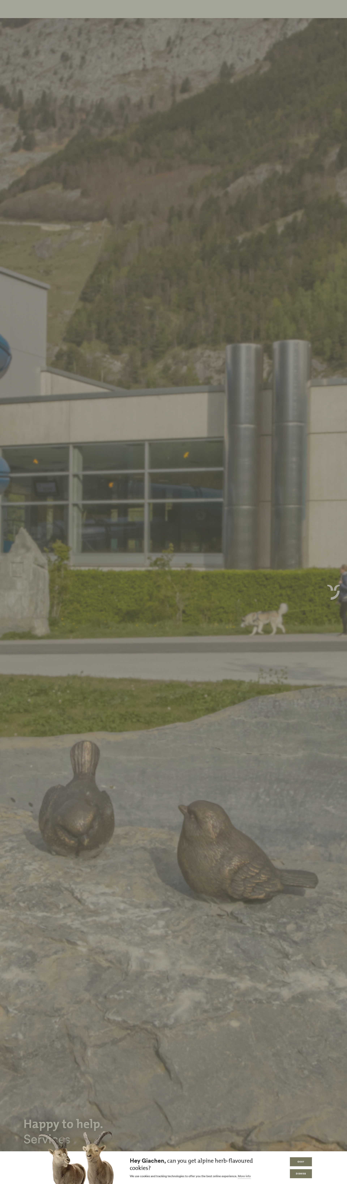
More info (244, 1176)
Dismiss (301, 1173)
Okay (300, 1161)
